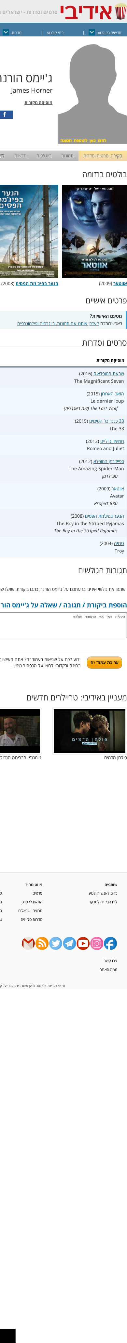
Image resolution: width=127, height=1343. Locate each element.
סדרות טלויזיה (31, 919)
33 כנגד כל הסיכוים (106, 421)
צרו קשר (110, 960)
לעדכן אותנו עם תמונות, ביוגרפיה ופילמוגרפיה (58, 323)
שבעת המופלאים (108, 373)
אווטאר (118, 488)
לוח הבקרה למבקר (103, 901)
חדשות (20, 156)
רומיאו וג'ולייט (112, 441)
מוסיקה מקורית (38, 102)
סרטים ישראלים (30, 910)
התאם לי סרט (31, 901)
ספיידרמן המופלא (108, 461)
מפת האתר (108, 969)
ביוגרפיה (43, 156)
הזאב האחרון (112, 394)
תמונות (67, 156)
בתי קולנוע (55, 32)
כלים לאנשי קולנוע (103, 893)
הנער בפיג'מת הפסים (104, 516)
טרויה (119, 543)
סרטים (37, 893)
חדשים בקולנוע (109, 32)
